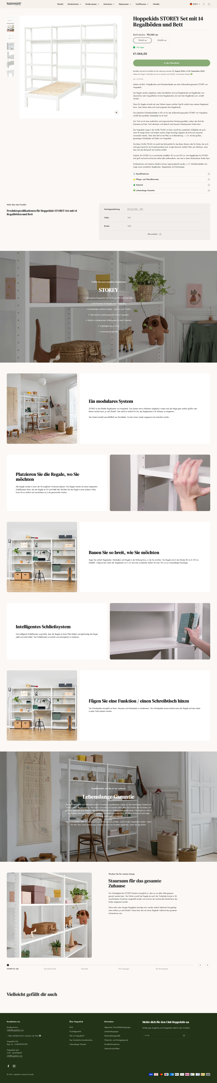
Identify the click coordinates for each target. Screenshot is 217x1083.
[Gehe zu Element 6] (10, 65)
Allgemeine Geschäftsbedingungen (117, 1027)
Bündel (60, 4)
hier (139, 824)
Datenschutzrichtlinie (112, 1048)
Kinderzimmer (91, 4)
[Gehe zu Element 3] (10, 37)
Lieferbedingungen (111, 1031)
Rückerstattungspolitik (112, 1035)
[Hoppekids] (14, 4)
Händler (156, 4)
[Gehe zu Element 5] (10, 56)
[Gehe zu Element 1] (10, 19)
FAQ (71, 1027)
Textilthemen (141, 4)
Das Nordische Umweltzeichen (80, 1040)
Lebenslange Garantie (77, 1044)
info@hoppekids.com (14, 1056)
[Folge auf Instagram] (14, 1066)
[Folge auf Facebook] (8, 1066)
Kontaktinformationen (112, 1044)
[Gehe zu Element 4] (10, 47)
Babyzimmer (124, 4)
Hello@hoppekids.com (15, 1030)
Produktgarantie (75, 1031)
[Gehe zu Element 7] (10, 74)
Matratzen (108, 4)
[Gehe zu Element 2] (10, 28)
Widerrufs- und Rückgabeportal (116, 1040)
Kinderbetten (73, 4)
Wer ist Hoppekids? (76, 1035)
